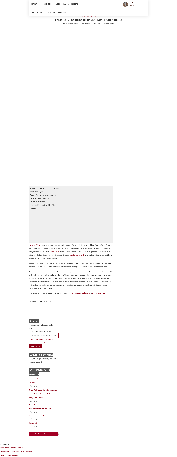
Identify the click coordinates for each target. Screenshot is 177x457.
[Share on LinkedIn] (59, 29)
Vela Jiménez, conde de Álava (40, 416)
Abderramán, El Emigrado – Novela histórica (16, 451)
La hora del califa (99, 293)
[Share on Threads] (82, 29)
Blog (32, 12)
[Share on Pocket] (79, 29)
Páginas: (33, 208)
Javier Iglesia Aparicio (72, 23)
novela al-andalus (46, 301)
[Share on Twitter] (52, 29)
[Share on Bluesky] (86, 29)
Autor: (32, 195)
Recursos (62, 12)
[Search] (145, 8)
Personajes (46, 4)
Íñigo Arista (54, 252)
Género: (33, 198)
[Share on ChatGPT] (90, 29)
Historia (34, 4)
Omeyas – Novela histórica (9, 455)
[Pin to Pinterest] (55, 29)
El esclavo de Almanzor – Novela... (12, 448)
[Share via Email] (94, 29)
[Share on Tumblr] (62, 29)
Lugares (57, 4)
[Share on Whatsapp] (69, 29)
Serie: (32, 192)
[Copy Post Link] (76, 29)
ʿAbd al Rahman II (77, 255)
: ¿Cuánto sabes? (43, 434)
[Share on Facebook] (48, 29)
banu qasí (33, 301)
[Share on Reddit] (66, 29)
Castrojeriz (33, 423)
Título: (32, 188)
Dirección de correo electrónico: (41, 331)
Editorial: (33, 202)
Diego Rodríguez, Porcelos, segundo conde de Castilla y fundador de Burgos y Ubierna (43, 394)
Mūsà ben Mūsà (34, 245)
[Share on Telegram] (72, 29)
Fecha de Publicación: (38, 205)
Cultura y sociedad (70, 4)
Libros (39, 12)
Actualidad (51, 12)
